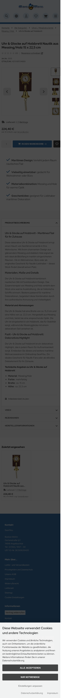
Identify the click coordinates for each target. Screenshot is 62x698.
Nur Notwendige (30, 677)
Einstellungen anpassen (30, 686)
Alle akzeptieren (30, 668)
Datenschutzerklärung (32, 693)
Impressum (52, 693)
